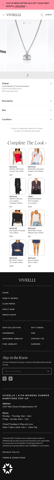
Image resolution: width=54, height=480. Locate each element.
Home (6, 293)
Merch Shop (9, 315)
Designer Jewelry (13, 339)
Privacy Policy (11, 452)
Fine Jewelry (10, 344)
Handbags (8, 333)
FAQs (34, 446)
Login (48, 15)
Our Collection (12, 328)
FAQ (33, 333)
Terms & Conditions (14, 458)
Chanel (5, 83)
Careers (35, 344)
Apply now (9, 309)
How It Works (10, 298)
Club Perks (9, 304)
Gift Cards (37, 328)
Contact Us (37, 339)
